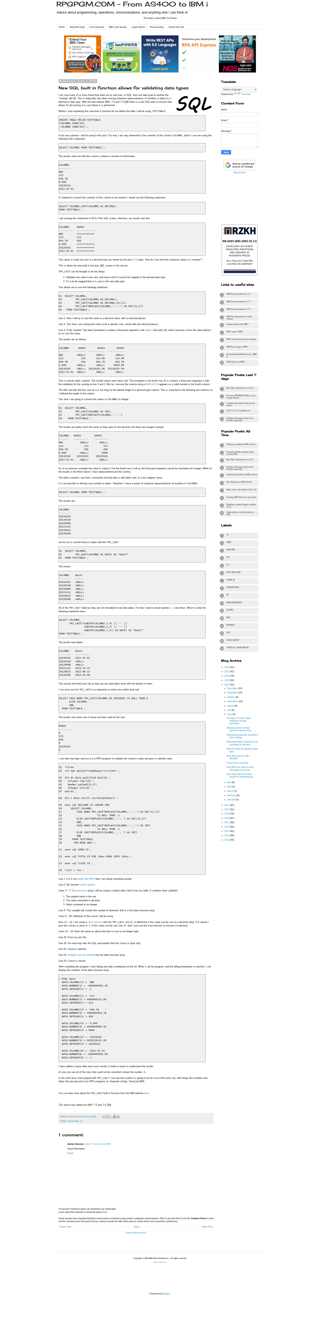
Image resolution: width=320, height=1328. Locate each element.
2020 (227, 809)
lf (227, 565)
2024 (227, 676)
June (230, 714)
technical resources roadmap (241, 339)
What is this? (239, 172)
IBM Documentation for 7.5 (238, 301)
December (232, 688)
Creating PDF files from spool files (241, 497)
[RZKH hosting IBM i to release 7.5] (239, 275)
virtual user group (237, 647)
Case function (95, 922)
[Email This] (104, 1117)
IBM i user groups (118, 27)
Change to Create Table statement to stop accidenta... (239, 721)
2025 (227, 671)
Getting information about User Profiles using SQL (239, 419)
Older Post (207, 1226)
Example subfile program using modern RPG (240, 453)
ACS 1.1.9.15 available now (238, 410)
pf (227, 595)
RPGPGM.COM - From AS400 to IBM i (132, 4)
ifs (227, 557)
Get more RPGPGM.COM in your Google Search (240, 396)
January (231, 799)
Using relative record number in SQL (240, 513)
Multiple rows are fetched (81, 954)
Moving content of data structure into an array (239, 729)
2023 (227, 680)
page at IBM (234, 331)
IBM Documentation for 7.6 (238, 294)
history (230, 549)
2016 (227, 827)
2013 (227, 840)
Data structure (79, 890)
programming (73, 1121)
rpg (228, 617)
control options (87, 884)
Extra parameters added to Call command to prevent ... (242, 743)
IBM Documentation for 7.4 (238, 309)
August (231, 706)
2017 (227, 822)
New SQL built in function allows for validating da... (240, 775)
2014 (227, 835)
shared (230, 625)
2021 (227, 805)
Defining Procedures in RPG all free (241, 474)
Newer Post (65, 1226)
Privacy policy (157, 27)
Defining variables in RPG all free (240, 444)
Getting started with (237, 324)
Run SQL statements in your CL (240, 388)
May (229, 782)
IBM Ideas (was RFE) (235, 362)
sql (81, 1121)
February (232, 795)
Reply (70, 1153)
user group (232, 640)
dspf (228, 542)
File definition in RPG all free (239, 482)
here (146, 1093)
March (230, 791)
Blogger (166, 1293)
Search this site (176, 27)
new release (233, 572)
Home (62, 27)
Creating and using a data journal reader (240, 404)
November (232, 692)
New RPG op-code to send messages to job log (240, 768)
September (233, 701)
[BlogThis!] (107, 1117)
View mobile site (160, 1262)
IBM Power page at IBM (236, 347)
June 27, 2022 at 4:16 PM (97, 1144)
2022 (227, 684)
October (231, 697)
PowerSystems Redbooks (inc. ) (241, 355)
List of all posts (96, 27)
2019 (227, 813)
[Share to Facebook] (114, 1117)
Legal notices (138, 27)
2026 (227, 667)
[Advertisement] (239, 198)
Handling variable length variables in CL (241, 505)
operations (232, 587)
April (229, 786)
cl (227, 534)
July (229, 710)
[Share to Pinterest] (118, 1117)
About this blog (77, 27)
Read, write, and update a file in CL (241, 489)
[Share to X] (111, 1117)
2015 (227, 831)
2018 (227, 818)
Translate (246, 94)
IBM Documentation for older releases (239, 317)
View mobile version (136, 1232)
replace (149, 330)
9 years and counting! (237, 763)
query (229, 610)
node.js (230, 580)
